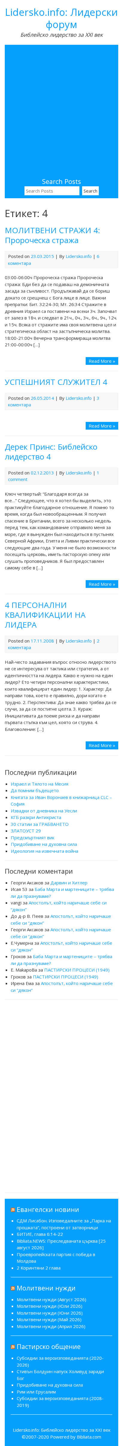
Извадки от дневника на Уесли (44, 811)
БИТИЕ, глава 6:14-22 (40, 1234)
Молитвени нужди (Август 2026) (51, 1299)
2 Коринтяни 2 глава (39, 1268)
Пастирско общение (49, 1346)
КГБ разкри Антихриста (36, 817)
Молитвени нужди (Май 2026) (49, 1319)
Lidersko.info (79, 256)
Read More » (102, 361)
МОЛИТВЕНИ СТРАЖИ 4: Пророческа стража (52, 235)
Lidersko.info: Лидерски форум (61, 18)
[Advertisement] (61, 112)
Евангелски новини (48, 1209)
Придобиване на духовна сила (44, 844)
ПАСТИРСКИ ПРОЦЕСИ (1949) (77, 970)
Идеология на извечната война (44, 851)
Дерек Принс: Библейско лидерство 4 (51, 451)
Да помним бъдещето (35, 790)
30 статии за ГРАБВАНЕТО (40, 824)
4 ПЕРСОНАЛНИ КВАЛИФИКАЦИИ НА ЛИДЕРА (45, 615)
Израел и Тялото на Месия (39, 784)
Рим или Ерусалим (36, 1392)
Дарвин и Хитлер (68, 883)
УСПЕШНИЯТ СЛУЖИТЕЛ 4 (56, 382)
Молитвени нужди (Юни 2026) (50, 1313)
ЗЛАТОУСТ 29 (26, 831)
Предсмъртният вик (32, 837)
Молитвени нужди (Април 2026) (51, 1326)
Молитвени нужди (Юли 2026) (49, 1306)
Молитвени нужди (46, 1288)
